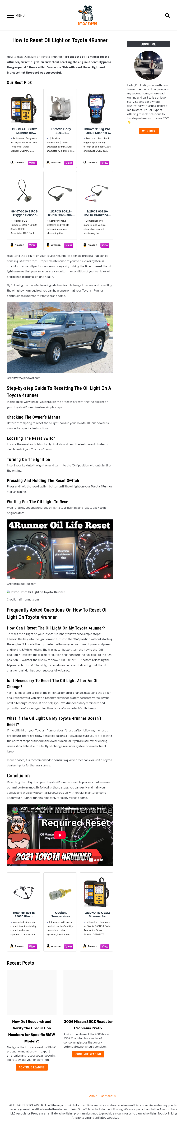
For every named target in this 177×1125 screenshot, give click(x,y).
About (93, 1096)
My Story (148, 131)
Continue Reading (31, 1067)
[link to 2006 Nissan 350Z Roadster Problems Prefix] (88, 992)
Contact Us (108, 1096)
